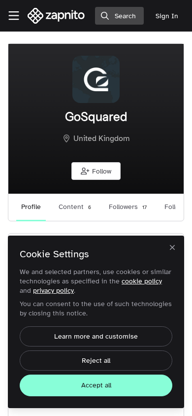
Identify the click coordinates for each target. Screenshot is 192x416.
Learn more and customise (96, 336)
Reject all (96, 360)
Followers (128, 207)
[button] (96, 171)
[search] (119, 16)
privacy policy (53, 290)
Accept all (96, 385)
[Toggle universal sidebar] (14, 16)
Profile (31, 207)
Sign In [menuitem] (167, 16)
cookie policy (142, 281)
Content (75, 207)
